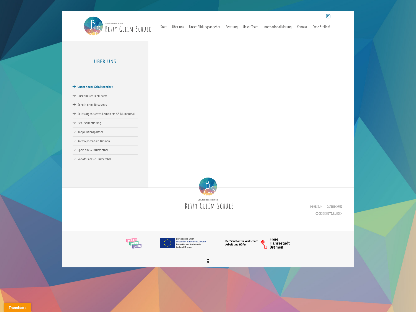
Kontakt (302, 26)
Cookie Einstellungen (328, 213)
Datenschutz (334, 207)
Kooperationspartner (90, 132)
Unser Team (250, 26)
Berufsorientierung (89, 123)
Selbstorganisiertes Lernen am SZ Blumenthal (106, 114)
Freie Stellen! (321, 26)
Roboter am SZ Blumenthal (94, 159)
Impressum (316, 207)
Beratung (232, 26)
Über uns (178, 26)
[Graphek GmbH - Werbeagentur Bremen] (208, 261)
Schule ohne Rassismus (92, 104)
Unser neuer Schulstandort (95, 86)
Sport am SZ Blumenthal (93, 150)
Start (163, 26)
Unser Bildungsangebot (204, 26)
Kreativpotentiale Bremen (94, 141)
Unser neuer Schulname (92, 96)
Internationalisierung (277, 26)
